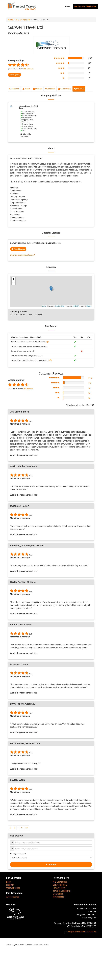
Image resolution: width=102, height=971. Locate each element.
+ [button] (13, 279)
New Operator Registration (85, 6)
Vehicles (15, 89)
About (27, 89)
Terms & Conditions (61, 891)
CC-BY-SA (76, 306)
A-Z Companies (23, 20)
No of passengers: (18, 854)
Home (67, 6)
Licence (38, 89)
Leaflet (44, 306)
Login (8, 882)
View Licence (19, 249)
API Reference (12, 897)
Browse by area (60, 885)
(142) (90, 378)
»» (27, 828)
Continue (51, 864)
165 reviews (28, 388)
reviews (28, 69)
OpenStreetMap (59, 306)
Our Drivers (65, 89)
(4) (89, 393)
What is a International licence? (22, 255)
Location (51, 89)
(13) (89, 383)
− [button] (13, 282)
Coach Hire (58, 894)
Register (10, 885)
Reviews (80, 89)
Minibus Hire (58, 897)
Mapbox (88, 306)
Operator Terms (13, 888)
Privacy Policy (59, 888)
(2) (89, 388)
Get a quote (15, 75)
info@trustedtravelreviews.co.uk (82, 932)
